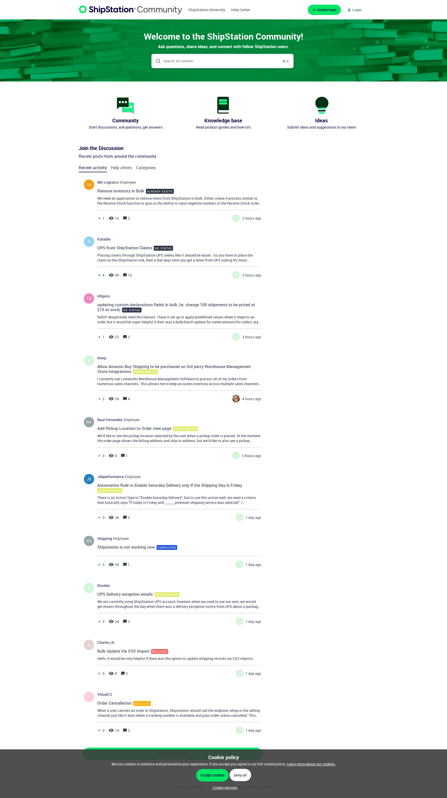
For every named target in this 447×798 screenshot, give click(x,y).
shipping (104, 538)
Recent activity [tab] (93, 167)
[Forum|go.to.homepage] (130, 9)
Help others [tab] (121, 167)
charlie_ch (105, 642)
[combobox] (222, 61)
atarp (101, 358)
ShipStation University (206, 9)
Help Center (240, 9)
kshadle (103, 239)
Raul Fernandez (110, 420)
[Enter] (156, 61)
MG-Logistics (108, 182)
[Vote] (99, 218)
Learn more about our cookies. (311, 764)
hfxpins (103, 296)
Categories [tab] (146, 167)
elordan (103, 585)
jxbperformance (110, 477)
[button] (223, 787)
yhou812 (104, 694)
